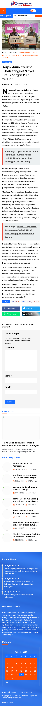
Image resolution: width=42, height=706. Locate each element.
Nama (7, 376)
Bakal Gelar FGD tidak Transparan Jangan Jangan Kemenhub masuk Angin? (26, 513)
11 (16, 667)
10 (12, 667)
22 (35, 671)
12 (21, 667)
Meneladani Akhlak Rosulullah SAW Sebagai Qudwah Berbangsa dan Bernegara (18, 584)
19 (21, 671)
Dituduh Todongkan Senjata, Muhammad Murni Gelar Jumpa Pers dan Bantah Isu (26, 536)
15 (35, 667)
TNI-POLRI (7, 62)
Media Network (8, 703)
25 (17, 674)
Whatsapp (11, 314)
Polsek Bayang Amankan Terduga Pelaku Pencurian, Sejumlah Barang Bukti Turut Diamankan (21, 571)
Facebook (11, 308)
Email (7, 387)
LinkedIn (29, 314)
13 (26, 667)
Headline (33, 16)
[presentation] (11, 435)
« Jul (6, 682)
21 (30, 671)
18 (16, 671)
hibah (14, 96)
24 (12, 674)
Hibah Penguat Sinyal (31, 301)
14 (30, 667)
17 (12, 671)
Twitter (29, 308)
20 (26, 671)
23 (7, 674)
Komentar (9, 347)
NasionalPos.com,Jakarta (20, 90)
